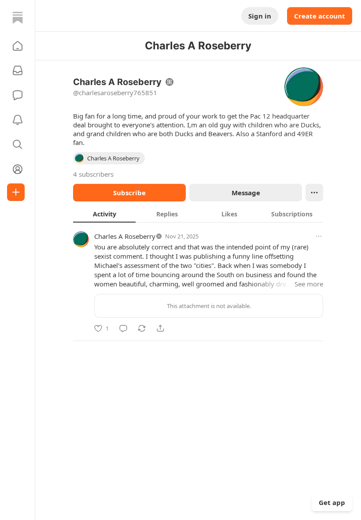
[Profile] (17, 169)
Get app (332, 502)
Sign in (259, 15)
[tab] (104, 214)
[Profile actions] (314, 192)
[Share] (160, 328)
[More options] (319, 236)
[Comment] (123, 328)
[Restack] (141, 328)
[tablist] (198, 214)
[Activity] (17, 119)
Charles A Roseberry (124, 236)
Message (246, 192)
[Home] (17, 17)
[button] (17, 45)
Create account (319, 15)
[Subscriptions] (17, 70)
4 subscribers (93, 174)
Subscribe (129, 192)
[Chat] (17, 95)
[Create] (16, 192)
